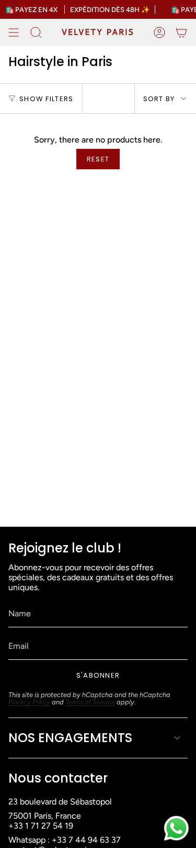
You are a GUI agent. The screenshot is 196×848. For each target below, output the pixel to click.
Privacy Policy (29, 702)
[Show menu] (13, 32)
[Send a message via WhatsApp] (176, 828)
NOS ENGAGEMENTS (70, 737)
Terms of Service (90, 702)
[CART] (181, 32)
